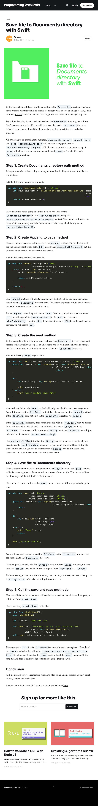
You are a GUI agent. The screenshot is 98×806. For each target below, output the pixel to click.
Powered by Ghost (87, 787)
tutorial (18, 114)
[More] (55, 5)
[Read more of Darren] (9, 38)
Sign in (75, 5)
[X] (54, 786)
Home (47, 5)
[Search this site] (67, 5)
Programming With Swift (22, 5)
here (65, 685)
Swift (8, 19)
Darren (17, 37)
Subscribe (87, 5)
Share (87, 39)
